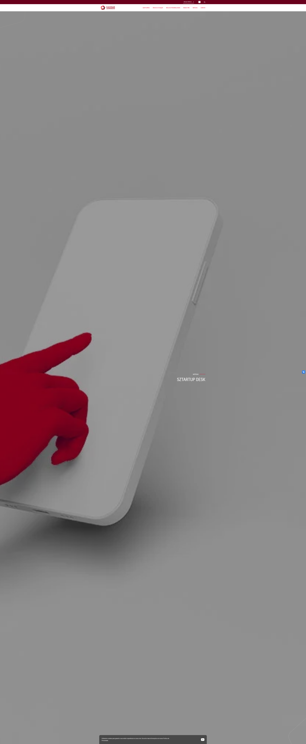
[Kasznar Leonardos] (108, 7)
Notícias (195, 8)
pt (199, 2)
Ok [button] (202, 739)
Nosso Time (186, 8)
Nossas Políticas (188, 1)
